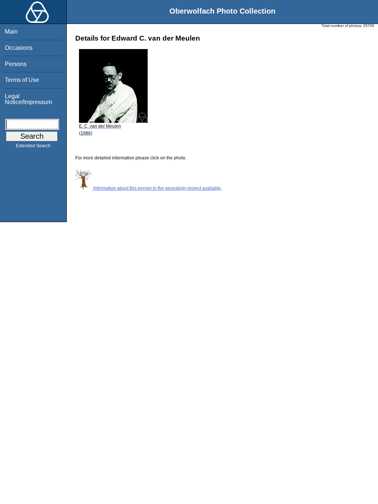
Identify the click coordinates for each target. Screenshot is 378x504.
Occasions (18, 48)
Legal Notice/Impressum (28, 99)
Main (11, 31)
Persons (16, 64)
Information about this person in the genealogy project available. (157, 188)
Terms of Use (22, 80)
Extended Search (33, 146)
